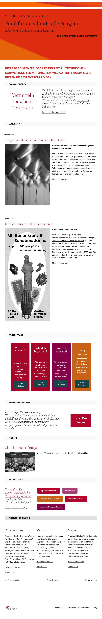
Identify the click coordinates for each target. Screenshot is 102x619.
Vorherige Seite (12, 580)
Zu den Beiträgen (20, 384)
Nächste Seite (90, 580)
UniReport (68, 235)
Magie (72, 530)
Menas (40, 530)
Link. (86, 453)
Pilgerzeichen (14, 530)
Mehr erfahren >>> (54, 112)
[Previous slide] (13, 367)
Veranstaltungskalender (18, 496)
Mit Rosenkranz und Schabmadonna (29, 224)
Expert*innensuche (24, 412)
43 (56, 580)
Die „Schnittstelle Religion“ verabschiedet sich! (35, 140)
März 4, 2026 (10, 572)
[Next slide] (88, 367)
